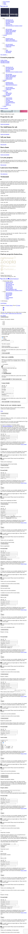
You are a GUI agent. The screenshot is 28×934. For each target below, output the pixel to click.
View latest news (4, 173)
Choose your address (6, 346)
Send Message (4, 449)
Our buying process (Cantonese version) (14, 25)
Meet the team (9, 295)
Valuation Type (5, 336)
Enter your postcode (6, 340)
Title (2, 385)
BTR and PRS (9, 51)
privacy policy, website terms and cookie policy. (12, 313)
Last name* (3, 436)
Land (7, 50)
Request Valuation (4, 108)
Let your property (9, 44)
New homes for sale (10, 21)
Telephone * (4, 394)
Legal (2, 303)
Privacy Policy (24, 444)
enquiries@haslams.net (13, 278)
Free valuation (3, 54)
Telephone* (3, 438)
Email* (2, 439)
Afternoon (5, 370)
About (4, 2)
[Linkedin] (3, 310)
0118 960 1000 (5, 6)
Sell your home (9, 29)
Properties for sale (9, 19)
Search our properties (5, 124)
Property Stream (9, 305)
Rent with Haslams (10, 83)
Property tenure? (4, 791)
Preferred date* (4, 558)
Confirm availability (6, 379)
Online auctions (9, 32)
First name (4, 386)
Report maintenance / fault (11, 289)
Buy (2, 742)
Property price (3, 845)
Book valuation (5, 401)
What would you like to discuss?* (7, 691)
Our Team (8, 100)
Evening (5, 372)
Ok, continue (3, 315)
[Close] (1, 830)
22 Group (18, 305)
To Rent (5, 60)
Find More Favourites (5, 61)
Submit (2, 487)
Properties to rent (9, 38)
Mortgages (8, 23)
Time (9, 368)
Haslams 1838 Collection (11, 30)
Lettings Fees (8, 46)
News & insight (9, 294)
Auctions (5, 35)
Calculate (3, 846)
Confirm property (5, 353)
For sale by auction (10, 22)
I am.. (2, 844)
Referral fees (8, 105)
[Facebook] (3, 307)
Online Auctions (9, 77)
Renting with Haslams (10, 39)
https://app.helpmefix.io (7, 426)
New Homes (8, 52)
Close (2, 411)
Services (5, 90)
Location (2, 740)
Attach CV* (3, 518)
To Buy (2, 60)
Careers (7, 103)
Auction (4, 80)
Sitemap (4, 303)
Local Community (9, 101)
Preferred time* (4, 559)
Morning (5, 369)
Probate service (9, 33)
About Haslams (9, 97)
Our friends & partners (10, 102)
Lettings (5, 339)
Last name (4, 389)
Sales (4, 337)
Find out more (3, 144)
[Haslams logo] (5, 16)
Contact (4, 4)
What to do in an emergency (11, 40)
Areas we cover (9, 24)
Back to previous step (16, 379)
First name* (3, 435)
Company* (3, 687)
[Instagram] (3, 308)
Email (3, 392)
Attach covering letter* (5, 516)
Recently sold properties (11, 31)
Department (3, 515)
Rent (2, 744)
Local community (9, 297)
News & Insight (6, 1)
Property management (10, 45)
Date (3, 365)
